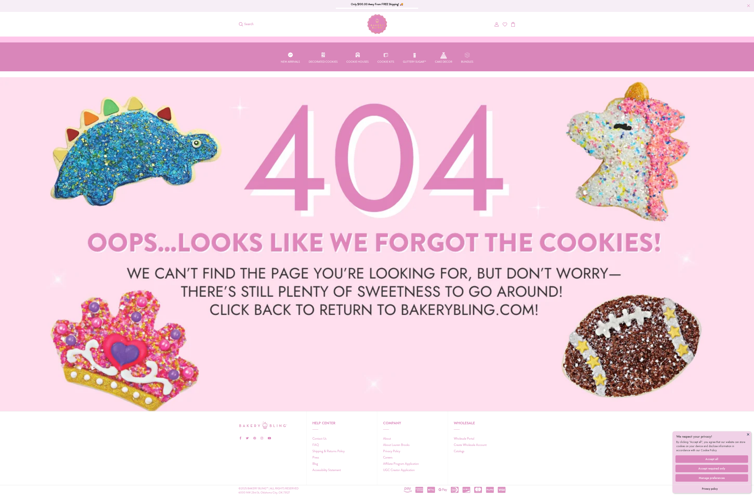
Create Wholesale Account (470, 445)
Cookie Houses (357, 62)
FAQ (315, 445)
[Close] (748, 434)
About (387, 438)
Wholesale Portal (464, 438)
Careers (388, 457)
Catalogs (459, 451)
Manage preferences (712, 478)
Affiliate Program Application (401, 463)
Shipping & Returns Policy (328, 451)
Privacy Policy (391, 451)
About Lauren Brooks (396, 445)
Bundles (467, 62)
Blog (315, 463)
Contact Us (319, 438)
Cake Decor (443, 62)
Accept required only (711, 468)
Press (315, 457)
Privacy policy (710, 489)
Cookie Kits (385, 62)
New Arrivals (290, 62)
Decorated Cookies (323, 62)
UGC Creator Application (399, 470)
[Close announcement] (748, 6)
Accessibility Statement (326, 470)
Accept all (712, 459)
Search (248, 24)
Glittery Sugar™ (414, 62)
